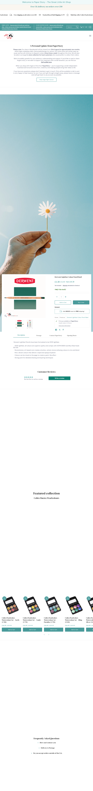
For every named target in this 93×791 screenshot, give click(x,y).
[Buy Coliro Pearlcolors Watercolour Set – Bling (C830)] (74, 605)
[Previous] (5, 297)
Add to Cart (62, 302)
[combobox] (71, 27)
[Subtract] (57, 296)
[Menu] (90, 36)
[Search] (76, 27)
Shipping (65, 285)
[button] (56, 329)
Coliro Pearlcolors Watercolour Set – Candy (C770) (32, 620)
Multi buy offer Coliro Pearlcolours (73, 15)
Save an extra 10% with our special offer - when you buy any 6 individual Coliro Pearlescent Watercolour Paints (49, 27)
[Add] (65, 296)
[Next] (44, 297)
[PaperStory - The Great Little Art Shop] (9, 36)
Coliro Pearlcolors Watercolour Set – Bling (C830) (73, 620)
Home (56, 317)
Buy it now (81, 302)
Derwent (57, 307)
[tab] (21, 336)
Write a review (59, 378)
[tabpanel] (46, 351)
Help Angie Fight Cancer (46, 79)
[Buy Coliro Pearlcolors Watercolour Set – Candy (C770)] (32, 605)
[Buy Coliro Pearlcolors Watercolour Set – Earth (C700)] (11, 605)
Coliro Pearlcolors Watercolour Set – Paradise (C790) (50, 620)
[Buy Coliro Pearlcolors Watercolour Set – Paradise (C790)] (53, 605)
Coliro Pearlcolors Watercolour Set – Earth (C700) (10, 620)
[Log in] (90, 27)
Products (62, 317)
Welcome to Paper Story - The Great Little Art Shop (46, 2)
